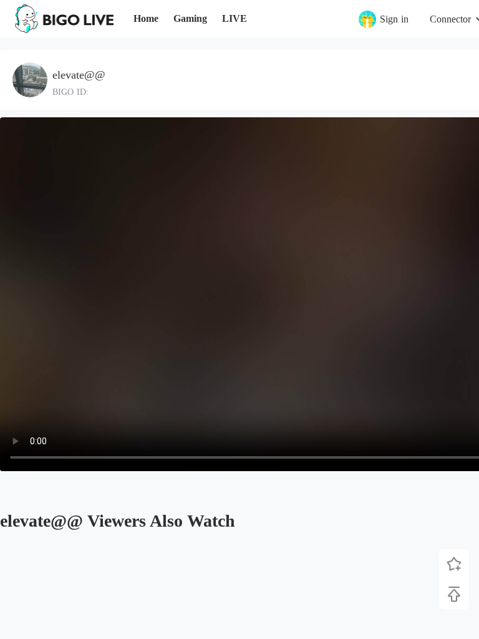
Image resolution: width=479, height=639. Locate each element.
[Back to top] (454, 594)
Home (145, 18)
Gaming (190, 18)
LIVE (234, 18)
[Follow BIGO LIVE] (454, 564)
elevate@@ (78, 75)
